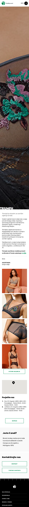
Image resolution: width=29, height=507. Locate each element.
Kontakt (14, 464)
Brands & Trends (7, 502)
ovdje (24, 253)
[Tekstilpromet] (14, 488)
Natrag (14, 421)
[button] (13, 383)
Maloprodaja (6, 492)
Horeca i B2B (6, 498)
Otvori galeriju (14, 371)
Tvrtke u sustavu (14, 470)
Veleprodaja (6, 495)
